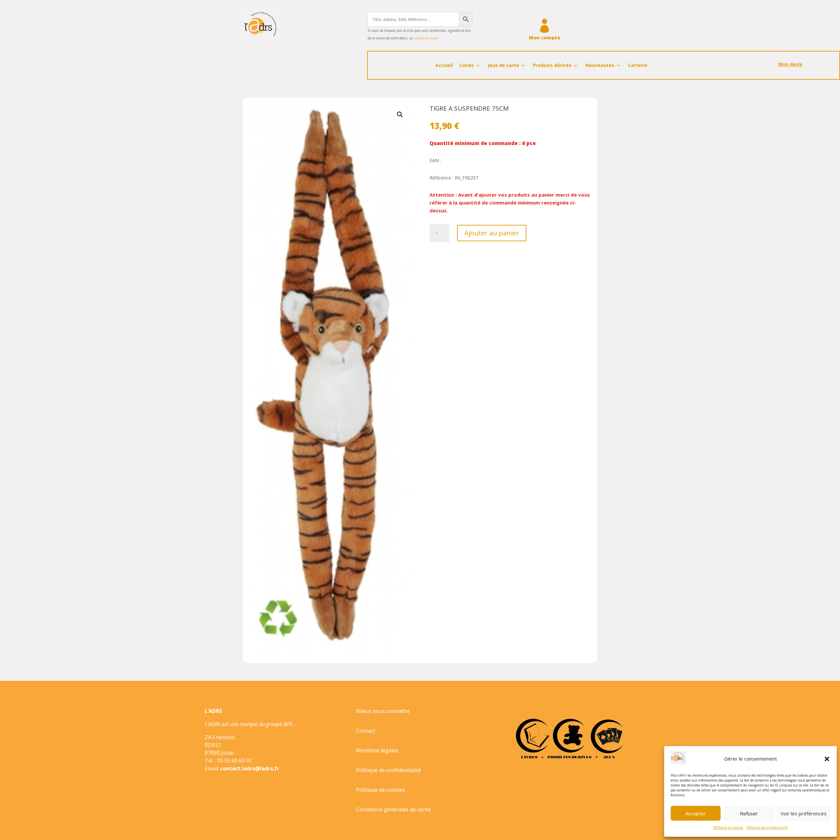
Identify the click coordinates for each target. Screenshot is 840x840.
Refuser (749, 813)
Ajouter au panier (491, 232)
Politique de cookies (728, 827)
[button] (827, 759)
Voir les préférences (804, 813)
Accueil (443, 65)
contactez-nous (426, 37)
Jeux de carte (503, 65)
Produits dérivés (552, 65)
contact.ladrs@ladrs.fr (249, 768)
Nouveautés (599, 65)
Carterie (637, 65)
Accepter (695, 813)
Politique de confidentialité (767, 827)
